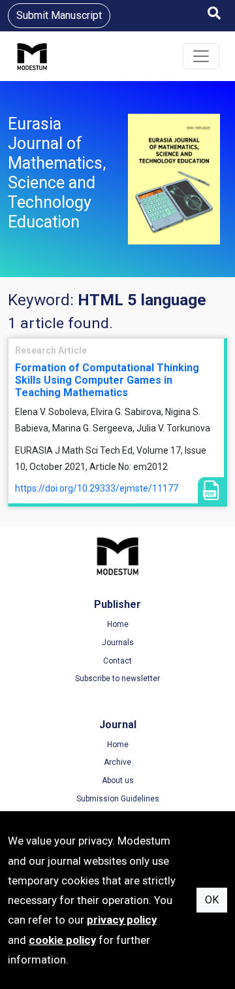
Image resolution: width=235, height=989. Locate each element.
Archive (117, 762)
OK (212, 900)
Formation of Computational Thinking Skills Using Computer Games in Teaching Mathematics (107, 380)
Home (118, 624)
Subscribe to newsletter (117, 678)
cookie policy (62, 940)
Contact (117, 660)
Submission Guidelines (117, 798)
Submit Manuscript (59, 15)
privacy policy (122, 919)
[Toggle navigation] (201, 56)
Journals (118, 642)
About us (118, 780)
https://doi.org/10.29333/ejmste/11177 (96, 488)
